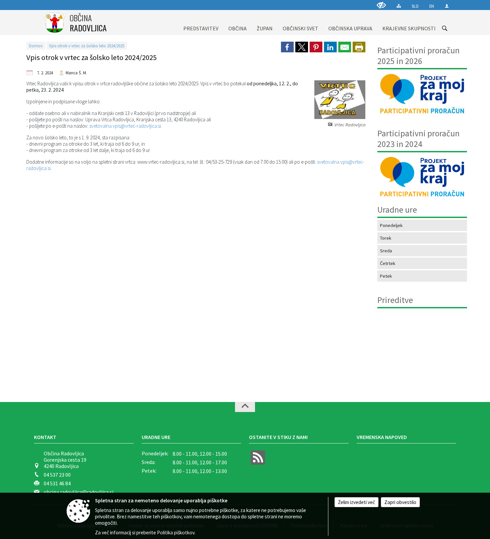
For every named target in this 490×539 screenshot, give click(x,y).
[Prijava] (447, 6)
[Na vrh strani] (245, 407)
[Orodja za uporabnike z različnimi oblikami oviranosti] (381, 5)
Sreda (386, 251)
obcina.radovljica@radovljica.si (78, 492)
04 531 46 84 (57, 483)
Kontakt (45, 437)
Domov (36, 45)
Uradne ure (156, 437)
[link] (287, 47)
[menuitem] (200, 22)
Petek (386, 276)
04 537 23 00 (57, 474)
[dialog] (359, 47)
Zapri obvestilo (400, 502)
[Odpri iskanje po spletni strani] (444, 28)
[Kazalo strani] (399, 6)
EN (431, 6)
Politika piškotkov (175, 532)
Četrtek (387, 263)
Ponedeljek (391, 225)
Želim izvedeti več (356, 502)
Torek (385, 238)
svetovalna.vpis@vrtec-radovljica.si (125, 126)
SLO (415, 6)
